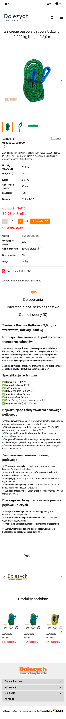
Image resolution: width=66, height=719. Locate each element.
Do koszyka (38, 221)
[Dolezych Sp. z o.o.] (56, 138)
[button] (58, 4)
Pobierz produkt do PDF (19, 271)
